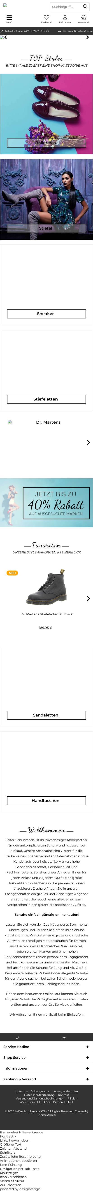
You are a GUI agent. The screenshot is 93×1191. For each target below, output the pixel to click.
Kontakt (63, 1095)
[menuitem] (83, 19)
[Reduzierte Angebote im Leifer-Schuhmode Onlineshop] (46, 502)
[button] (46, 1136)
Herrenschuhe (46, 37)
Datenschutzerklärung (39, 1095)
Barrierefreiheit (63, 1102)
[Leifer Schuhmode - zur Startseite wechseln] (23, 6)
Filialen (72, 1098)
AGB (47, 1102)
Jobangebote (40, 1091)
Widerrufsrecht (30, 1102)
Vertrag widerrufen (65, 1091)
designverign (29, 1189)
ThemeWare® (46, 1115)
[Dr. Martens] (46, 444)
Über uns (21, 1091)
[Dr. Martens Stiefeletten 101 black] (46, 587)
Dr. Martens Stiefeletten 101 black (47, 614)
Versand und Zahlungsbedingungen (40, 1098)
